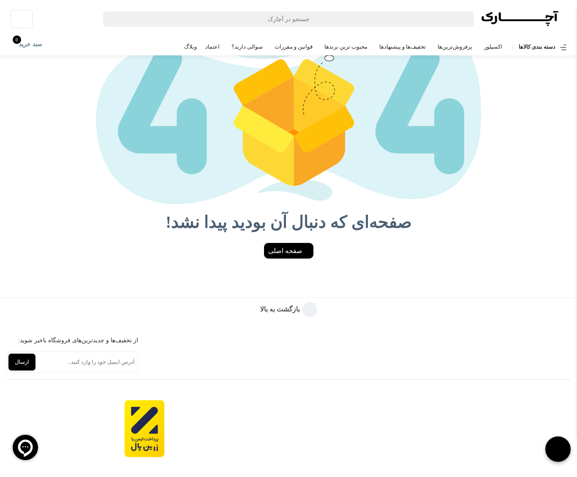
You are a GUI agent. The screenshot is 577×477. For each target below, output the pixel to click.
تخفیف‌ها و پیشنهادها (402, 47)
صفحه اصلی (286, 250)
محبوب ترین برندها (345, 47)
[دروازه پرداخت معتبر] (144, 429)
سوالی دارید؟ (247, 47)
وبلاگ (190, 47)
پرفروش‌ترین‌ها (455, 47)
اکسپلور (493, 47)
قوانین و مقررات (294, 47)
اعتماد (212, 47)
